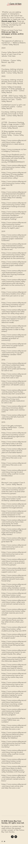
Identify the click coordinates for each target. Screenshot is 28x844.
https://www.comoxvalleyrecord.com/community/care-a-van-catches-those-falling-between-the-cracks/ (13, 644)
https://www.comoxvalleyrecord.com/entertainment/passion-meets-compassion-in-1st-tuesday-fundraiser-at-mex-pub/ (13, 514)
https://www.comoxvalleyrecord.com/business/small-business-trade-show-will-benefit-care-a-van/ (13, 384)
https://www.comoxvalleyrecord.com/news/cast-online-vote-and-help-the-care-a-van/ (13, 727)
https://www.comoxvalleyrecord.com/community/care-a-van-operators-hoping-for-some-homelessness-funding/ (13, 694)
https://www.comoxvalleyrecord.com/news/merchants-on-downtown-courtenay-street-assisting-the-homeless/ (13, 703)
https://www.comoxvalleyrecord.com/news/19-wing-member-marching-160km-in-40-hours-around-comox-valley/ (13, 175)
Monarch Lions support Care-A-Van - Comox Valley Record (13, 483)
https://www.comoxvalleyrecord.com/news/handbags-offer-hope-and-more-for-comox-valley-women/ (13, 531)
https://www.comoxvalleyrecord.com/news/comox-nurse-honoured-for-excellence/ (13, 761)
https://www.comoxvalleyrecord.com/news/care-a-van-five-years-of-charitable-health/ (13, 443)
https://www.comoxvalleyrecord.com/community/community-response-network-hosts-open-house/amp (13, 578)
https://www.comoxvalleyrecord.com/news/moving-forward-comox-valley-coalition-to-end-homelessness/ (13, 473)
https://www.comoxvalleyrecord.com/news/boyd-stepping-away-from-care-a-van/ (13, 376)
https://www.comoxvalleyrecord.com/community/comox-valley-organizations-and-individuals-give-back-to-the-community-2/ (13, 282)
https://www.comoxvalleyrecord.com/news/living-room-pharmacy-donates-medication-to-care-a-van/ (13, 400)
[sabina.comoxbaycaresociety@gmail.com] (15, 836)
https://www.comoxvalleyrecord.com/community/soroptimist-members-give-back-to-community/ (13, 337)
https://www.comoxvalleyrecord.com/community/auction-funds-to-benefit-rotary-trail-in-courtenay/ (13, 744)
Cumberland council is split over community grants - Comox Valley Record (13, 106)
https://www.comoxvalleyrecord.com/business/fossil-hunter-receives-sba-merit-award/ (13, 392)
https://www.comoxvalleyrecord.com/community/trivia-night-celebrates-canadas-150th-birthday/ (13, 353)
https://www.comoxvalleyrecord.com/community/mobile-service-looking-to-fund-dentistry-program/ (13, 712)
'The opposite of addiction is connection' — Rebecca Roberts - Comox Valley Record (13, 43)
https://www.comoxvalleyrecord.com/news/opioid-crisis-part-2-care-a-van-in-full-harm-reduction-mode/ (13, 319)
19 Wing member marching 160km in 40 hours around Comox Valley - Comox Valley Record (12, 134)
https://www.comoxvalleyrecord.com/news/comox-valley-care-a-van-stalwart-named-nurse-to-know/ (13, 603)
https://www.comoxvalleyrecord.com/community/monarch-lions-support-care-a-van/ (13, 570)
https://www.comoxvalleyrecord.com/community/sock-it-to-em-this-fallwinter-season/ (13, 659)
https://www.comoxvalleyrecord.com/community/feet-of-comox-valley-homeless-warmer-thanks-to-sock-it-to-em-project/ (13, 587)
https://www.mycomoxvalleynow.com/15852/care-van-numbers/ (13, 720)
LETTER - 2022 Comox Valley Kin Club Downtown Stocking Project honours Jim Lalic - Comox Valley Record (14, 98)
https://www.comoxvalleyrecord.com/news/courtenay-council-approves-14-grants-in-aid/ (13, 304)
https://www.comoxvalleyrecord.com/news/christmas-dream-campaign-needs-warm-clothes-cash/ (13, 409)
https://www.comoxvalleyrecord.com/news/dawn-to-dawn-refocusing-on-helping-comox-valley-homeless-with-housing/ (13, 769)
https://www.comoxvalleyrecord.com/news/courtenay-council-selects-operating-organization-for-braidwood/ (13, 435)
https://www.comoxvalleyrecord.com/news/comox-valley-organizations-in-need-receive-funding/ (13, 143)
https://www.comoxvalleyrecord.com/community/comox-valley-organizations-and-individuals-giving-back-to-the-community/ (13, 255)
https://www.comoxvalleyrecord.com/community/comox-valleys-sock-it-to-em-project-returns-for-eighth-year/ (13, 225)
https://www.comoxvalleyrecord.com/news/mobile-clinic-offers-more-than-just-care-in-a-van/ (13, 294)
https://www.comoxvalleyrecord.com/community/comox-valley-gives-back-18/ (13, 183)
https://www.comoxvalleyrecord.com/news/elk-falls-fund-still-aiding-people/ (13, 417)
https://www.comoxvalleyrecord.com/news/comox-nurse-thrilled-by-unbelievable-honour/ (13, 498)
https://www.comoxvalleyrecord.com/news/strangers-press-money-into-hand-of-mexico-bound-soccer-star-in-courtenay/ (13, 667)
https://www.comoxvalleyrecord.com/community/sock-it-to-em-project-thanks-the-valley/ (13, 652)
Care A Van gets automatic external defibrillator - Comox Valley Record (12, 427)
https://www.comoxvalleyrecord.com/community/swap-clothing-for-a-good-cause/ (14, 636)
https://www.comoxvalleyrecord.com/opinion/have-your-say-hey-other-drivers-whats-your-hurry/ (13, 621)
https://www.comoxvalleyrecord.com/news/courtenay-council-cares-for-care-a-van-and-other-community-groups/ (13, 490)
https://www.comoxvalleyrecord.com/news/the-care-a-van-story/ (13, 458)
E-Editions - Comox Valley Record (11, 61)
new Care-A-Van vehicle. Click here (11, 55)
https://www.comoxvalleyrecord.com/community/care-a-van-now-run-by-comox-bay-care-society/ (13, 676)
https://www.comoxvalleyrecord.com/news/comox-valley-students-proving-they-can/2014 (13, 629)
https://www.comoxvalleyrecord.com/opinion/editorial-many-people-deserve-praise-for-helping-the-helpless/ (13, 735)
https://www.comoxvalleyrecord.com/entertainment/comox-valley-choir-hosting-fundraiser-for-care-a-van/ (13, 246)
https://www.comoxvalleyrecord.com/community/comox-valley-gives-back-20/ (13, 167)
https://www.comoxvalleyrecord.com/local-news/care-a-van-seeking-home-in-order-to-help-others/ (13, 328)
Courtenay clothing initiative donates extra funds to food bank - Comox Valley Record (12, 71)
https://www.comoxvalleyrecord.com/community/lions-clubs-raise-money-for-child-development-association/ (13, 523)
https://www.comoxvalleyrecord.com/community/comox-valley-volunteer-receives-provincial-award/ (13, 612)
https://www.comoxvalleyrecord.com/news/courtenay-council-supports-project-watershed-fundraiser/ (13, 237)
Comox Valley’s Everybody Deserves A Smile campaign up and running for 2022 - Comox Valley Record (13, 89)
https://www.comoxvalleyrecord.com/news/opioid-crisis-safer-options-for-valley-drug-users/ (13, 311)
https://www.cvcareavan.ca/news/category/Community (14, 150)
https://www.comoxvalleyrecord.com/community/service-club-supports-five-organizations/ (13, 506)
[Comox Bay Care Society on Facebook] (12, 836)
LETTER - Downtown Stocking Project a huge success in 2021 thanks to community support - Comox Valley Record (13, 125)
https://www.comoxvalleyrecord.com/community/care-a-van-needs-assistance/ (13, 547)
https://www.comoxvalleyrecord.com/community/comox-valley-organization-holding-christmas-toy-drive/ (13, 205)
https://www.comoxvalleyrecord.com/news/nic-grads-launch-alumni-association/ (13, 345)
